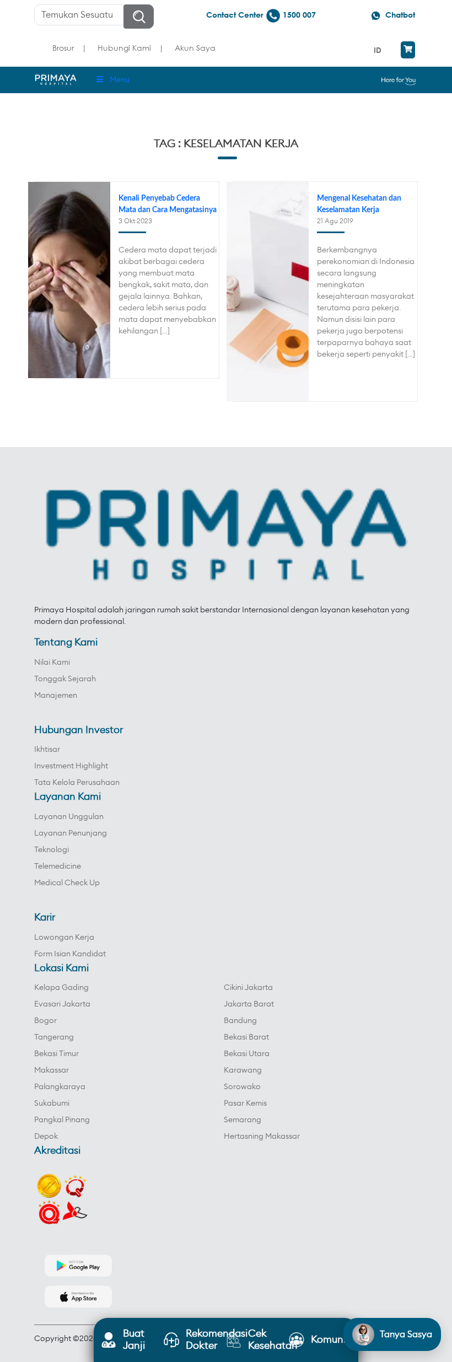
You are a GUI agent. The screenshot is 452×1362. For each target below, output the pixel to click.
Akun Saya (195, 47)
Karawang (243, 1070)
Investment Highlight (71, 766)
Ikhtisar (47, 749)
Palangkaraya (59, 1087)
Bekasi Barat (246, 1037)
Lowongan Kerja (64, 937)
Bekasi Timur (56, 1054)
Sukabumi (51, 1103)
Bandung (240, 1021)
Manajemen (55, 695)
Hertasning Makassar (262, 1136)
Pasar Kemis (245, 1103)
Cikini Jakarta (248, 988)
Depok (46, 1136)
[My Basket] (408, 49)
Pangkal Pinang (62, 1120)
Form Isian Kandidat (70, 954)
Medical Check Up (67, 883)
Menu (120, 80)
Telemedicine (57, 866)
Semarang (242, 1120)
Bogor (45, 1021)
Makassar (51, 1070)
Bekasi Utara (247, 1054)
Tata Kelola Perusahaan (77, 783)
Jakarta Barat (249, 1004)
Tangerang (54, 1037)
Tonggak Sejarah (65, 679)
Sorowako (242, 1087)
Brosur (63, 47)
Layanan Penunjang (70, 833)
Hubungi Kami (124, 47)
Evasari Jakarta (62, 1004)
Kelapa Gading (61, 988)
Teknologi (51, 850)
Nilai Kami (52, 662)
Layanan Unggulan (69, 817)
